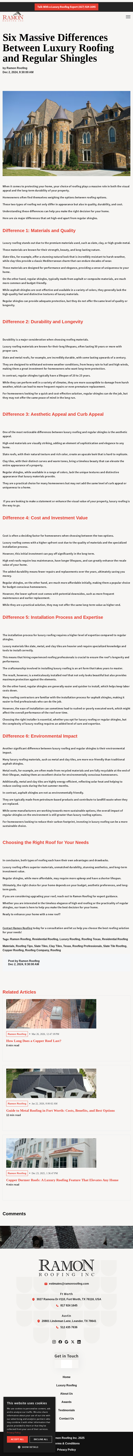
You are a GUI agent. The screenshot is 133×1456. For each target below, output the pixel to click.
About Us (66, 1393)
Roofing (55, 950)
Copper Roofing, (14, 950)
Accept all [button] (17, 1439)
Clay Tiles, (56, 946)
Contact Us (66, 1418)
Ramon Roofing (17, 68)
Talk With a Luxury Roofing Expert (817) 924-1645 (66, 7)
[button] (29, 1447)
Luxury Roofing (66, 1385)
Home (66, 1377)
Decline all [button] (41, 1439)
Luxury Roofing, (71, 939)
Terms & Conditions (67, 1443)
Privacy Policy (66, 1449)
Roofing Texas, (92, 939)
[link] (13, 16)
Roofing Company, (37, 950)
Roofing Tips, (25, 946)
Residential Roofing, (46, 939)
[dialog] (29, 1425)
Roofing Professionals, (87, 946)
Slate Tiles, (41, 946)
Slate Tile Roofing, (115, 946)
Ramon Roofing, (21, 939)
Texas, (67, 946)
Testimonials (66, 1410)
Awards (66, 1401)
